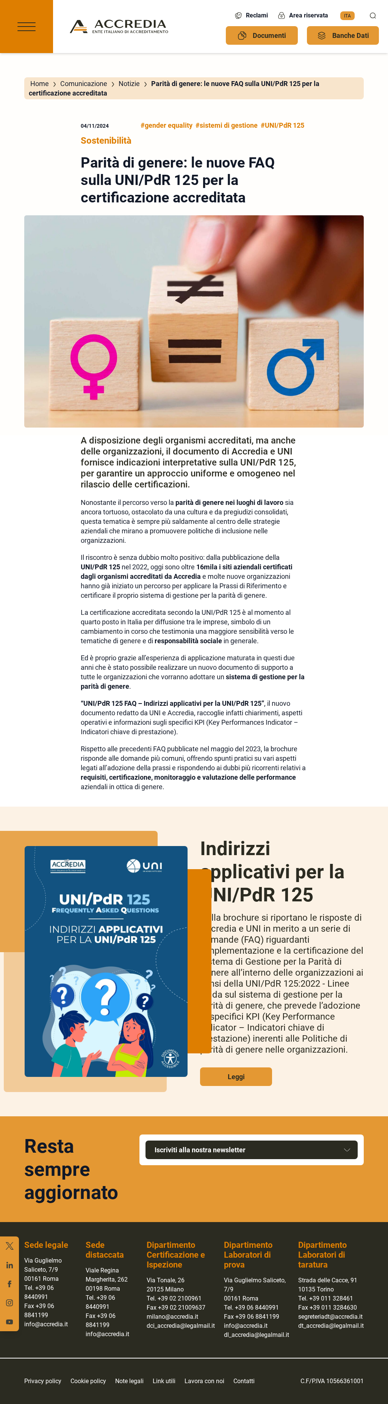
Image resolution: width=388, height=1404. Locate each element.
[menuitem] (347, 15)
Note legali (129, 1381)
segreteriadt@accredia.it (330, 1316)
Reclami (257, 15)
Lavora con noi (204, 1381)
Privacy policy (42, 1381)
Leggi (236, 1077)
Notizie (129, 84)
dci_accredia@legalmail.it (181, 1325)
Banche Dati (350, 35)
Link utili (164, 1381)
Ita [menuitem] (347, 15)
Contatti (244, 1381)
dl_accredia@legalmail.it (256, 1334)
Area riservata (308, 15)
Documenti (269, 35)
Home (39, 84)
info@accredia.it (46, 1324)
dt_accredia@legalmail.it (331, 1325)
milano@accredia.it (172, 1316)
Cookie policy (88, 1381)
